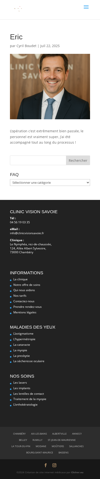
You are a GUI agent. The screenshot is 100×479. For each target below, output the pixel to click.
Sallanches (76, 446)
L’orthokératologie (25, 404)
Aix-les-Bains (39, 433)
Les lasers (20, 382)
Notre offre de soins (26, 285)
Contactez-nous (23, 301)
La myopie (20, 350)
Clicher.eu (77, 472)
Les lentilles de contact (28, 394)
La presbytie (21, 356)
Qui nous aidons (24, 290)
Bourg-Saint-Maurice (39, 452)
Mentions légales (24, 312)
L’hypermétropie (24, 339)
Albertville (59, 433)
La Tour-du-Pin (20, 446)
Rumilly (37, 440)
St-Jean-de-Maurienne (62, 440)
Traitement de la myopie (29, 399)
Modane (41, 446)
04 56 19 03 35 (20, 222)
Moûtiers (58, 446)
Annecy (77, 433)
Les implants (21, 388)
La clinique (20, 279)
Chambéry (19, 433)
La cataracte (21, 345)
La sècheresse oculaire (28, 361)
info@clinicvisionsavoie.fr (27, 233)
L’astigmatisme (23, 333)
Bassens (63, 452)
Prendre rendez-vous (27, 307)
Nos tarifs (19, 296)
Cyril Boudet (26, 45)
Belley (23, 440)
